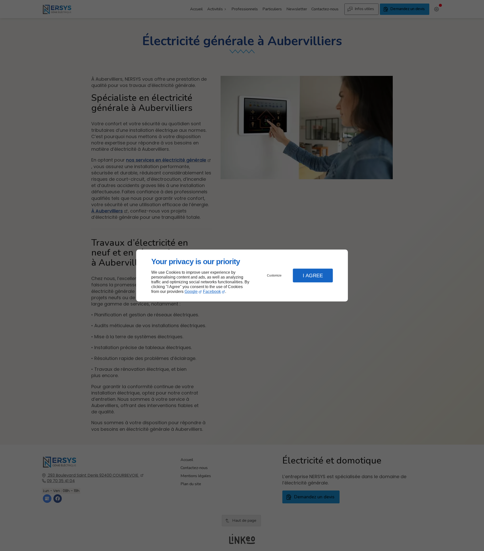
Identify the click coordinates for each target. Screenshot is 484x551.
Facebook (212, 291)
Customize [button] (274, 275)
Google (191, 291)
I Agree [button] (313, 275)
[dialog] (242, 276)
